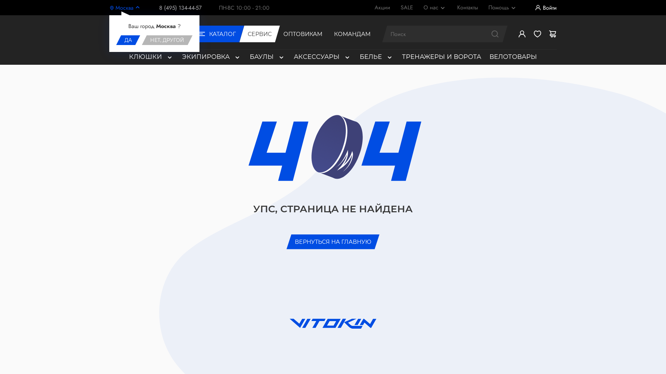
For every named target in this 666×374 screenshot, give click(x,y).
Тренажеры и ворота (441, 57)
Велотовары (513, 57)
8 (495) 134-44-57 (180, 8)
